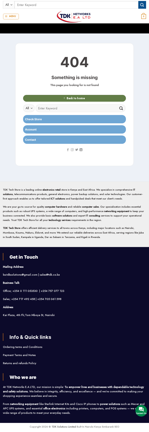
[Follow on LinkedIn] (81, 150)
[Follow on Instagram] (72, 150)
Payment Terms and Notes (19, 355)
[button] (11, 16)
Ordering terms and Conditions (23, 347)
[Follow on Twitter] (76, 150)
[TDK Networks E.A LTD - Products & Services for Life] (74, 16)
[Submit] (142, 5)
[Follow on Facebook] (68, 150)
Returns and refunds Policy (19, 363)
